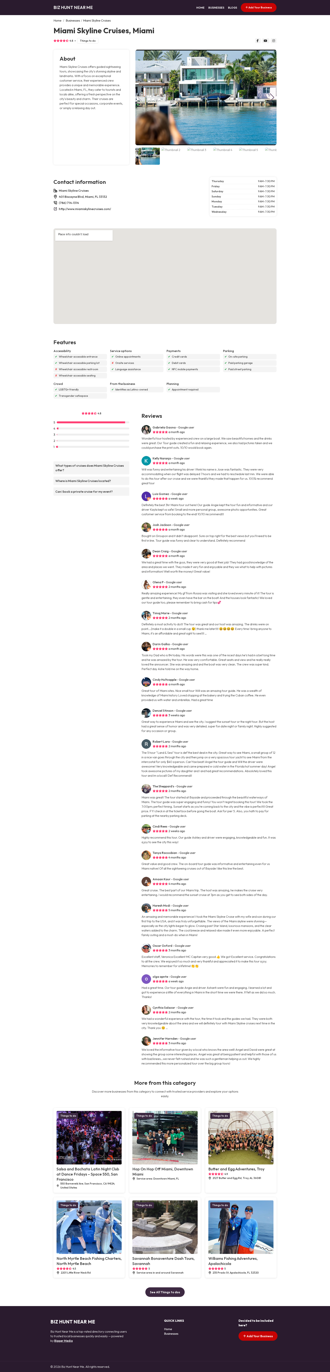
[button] (272, 97)
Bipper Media (63, 1341)
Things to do (88, 40)
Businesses (216, 7)
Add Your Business (260, 7)
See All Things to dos (165, 1292)
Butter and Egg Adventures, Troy (236, 1169)
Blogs (232, 7)
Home (200, 7)
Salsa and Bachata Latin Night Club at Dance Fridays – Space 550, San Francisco (88, 1174)
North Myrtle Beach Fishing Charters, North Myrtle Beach (89, 1261)
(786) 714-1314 (69, 203)
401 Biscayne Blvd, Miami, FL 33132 (83, 197)
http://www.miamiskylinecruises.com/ (85, 209)
